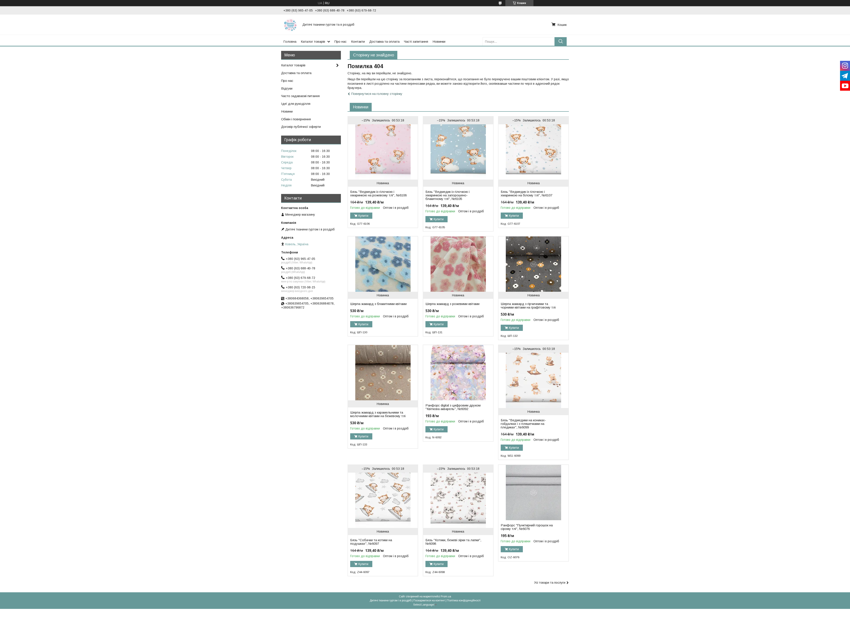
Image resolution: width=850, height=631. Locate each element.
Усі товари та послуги (549, 582)
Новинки (439, 41)
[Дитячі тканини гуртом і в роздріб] (290, 24)
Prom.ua (446, 596)
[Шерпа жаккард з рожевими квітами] (458, 264)
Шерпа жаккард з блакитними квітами (378, 304)
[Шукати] (560, 41)
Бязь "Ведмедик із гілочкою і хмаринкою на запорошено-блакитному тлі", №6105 (447, 195)
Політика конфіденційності (464, 600)
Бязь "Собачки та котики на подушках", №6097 (371, 541)
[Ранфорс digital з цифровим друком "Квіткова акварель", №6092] (458, 372)
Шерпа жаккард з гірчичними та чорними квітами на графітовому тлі (528, 305)
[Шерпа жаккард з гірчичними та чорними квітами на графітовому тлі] (533, 264)
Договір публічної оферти (301, 127)
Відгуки (286, 88)
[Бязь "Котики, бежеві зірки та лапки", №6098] (458, 500)
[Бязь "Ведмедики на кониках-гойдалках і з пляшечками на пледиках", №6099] (533, 380)
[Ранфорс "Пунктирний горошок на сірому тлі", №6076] (533, 492)
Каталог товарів (313, 41)
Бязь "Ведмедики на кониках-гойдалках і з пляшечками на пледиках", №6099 (523, 423)
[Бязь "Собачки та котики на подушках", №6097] (383, 500)
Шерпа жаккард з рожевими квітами (452, 304)
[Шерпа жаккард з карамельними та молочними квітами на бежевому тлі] (383, 372)
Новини (287, 111)
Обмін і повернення (296, 119)
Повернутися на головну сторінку (376, 94)
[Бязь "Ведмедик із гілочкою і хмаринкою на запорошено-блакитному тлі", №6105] (458, 152)
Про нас (340, 41)
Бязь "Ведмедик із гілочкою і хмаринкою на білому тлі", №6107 (526, 193)
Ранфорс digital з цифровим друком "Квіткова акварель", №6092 (453, 407)
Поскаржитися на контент (429, 600)
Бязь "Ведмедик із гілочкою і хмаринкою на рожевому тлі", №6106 (378, 193)
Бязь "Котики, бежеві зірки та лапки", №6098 (453, 541)
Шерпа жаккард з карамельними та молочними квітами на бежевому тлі (378, 414)
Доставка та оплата (384, 41)
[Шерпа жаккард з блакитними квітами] (383, 264)
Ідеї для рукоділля (295, 103)
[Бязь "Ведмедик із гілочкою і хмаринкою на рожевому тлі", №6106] (383, 152)
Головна (289, 41)
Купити (363, 215)
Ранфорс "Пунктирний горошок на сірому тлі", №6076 (527, 527)
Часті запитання (416, 41)
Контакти (358, 41)
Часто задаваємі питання (300, 96)
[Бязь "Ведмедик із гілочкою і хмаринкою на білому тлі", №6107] (533, 152)
